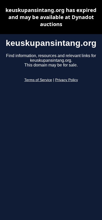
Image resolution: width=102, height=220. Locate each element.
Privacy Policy (66, 80)
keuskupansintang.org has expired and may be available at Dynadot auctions (51, 17)
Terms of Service (38, 80)
